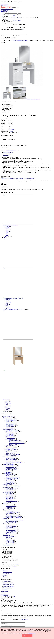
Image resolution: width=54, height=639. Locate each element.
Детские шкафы (10, 434)
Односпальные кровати (12, 522)
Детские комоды (10, 433)
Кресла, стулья (6, 535)
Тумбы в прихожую (11, 467)
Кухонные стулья (10, 543)
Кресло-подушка (10, 498)
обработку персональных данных (20, 40)
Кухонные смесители (11, 425)
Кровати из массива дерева (12, 485)
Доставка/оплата (7, 153)
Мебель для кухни (7, 417)
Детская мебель (7, 581)
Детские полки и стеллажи (12, 431)
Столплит (11, 131)
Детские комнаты (10, 438)
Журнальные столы (10, 530)
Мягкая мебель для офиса (12, 478)
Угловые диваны (10, 491)
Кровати (5, 518)
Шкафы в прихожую (11, 468)
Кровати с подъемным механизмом (14, 519)
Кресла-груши (9, 497)
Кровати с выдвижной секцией (16, 443)
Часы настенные (7, 545)
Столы (5, 523)
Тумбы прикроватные (11, 459)
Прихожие (8, 470)
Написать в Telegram (13, 178)
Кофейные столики (10, 525)
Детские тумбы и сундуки (12, 430)
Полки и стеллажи (10, 455)
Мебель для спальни (8, 456)
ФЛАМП (17, 564)
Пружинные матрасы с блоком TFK (14, 516)
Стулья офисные (10, 479)
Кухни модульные (10, 419)
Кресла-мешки (9, 493)
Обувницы (8, 472)
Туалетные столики (10, 150)
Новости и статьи (7, 572)
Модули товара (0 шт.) (8, 152)
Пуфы (7, 502)
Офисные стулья (10, 541)
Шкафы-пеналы (10, 504)
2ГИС (15, 566)
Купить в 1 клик (16, 20)
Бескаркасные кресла (8, 492)
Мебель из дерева (7, 484)
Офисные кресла (10, 542)
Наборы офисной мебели (12, 477)
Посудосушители (10, 426)
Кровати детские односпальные (16, 441)
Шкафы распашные (11, 506)
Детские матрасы (10, 513)
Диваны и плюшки (10, 494)
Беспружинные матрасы (12, 512)
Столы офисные (10, 482)
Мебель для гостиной (8, 448)
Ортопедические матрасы (12, 514)
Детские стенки (10, 436)
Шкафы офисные (10, 483)
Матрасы (5, 509)
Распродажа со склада (8, 416)
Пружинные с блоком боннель (13, 517)
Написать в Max (23, 178)
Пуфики (8, 538)
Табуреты (8, 537)
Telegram (8, 596)
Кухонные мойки (10, 424)
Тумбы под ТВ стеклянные (12, 454)
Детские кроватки (10, 445)
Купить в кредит (7, 573)
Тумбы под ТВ (9, 453)
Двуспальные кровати (11, 521)
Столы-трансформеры (11, 526)
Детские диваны (10, 435)
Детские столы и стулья (12, 446)
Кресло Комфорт (10, 496)
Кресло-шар (9, 499)
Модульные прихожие (11, 469)
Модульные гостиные (11, 449)
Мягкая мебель (6, 487)
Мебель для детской (8, 429)
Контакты (5, 576)
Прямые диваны (10, 489)
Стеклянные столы (10, 527)
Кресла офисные (10, 480)
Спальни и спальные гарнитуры (14, 462)
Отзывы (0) (6, 155)
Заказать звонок (4, 4)
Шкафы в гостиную (11, 451)
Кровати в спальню (11, 458)
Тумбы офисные (10, 475)
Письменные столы (11, 528)
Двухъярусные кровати (14, 440)
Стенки (8, 450)
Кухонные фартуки (10, 428)
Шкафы (5, 503)
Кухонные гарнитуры (11, 420)
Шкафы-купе (9, 508)
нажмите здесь (31, 633)
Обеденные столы (10, 532)
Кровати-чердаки (13, 444)
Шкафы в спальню (10, 460)
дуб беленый (12, 129)
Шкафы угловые (10, 507)
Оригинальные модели (11, 501)
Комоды (8, 463)
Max (14, 596)
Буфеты (8, 421)
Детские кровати (10, 439)
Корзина (4, 11)
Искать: (2, 14)
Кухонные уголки (10, 422)
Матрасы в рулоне (10, 511)
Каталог (5, 570)
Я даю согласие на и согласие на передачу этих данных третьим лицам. (27, 40)
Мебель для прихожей (8, 464)
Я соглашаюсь (28, 635)
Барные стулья (9, 540)
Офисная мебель (7, 473)
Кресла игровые (10, 536)
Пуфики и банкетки (11, 488)
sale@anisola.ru (4, 595)
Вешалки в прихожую (11, 465)
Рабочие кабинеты (10, 474)
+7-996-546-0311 (4, 5)
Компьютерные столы (11, 531)
